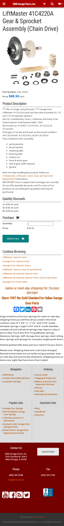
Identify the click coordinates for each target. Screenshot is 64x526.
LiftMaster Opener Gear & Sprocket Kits (22, 269)
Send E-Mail (48, 451)
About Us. (39, 415)
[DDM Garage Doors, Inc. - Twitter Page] (26, 497)
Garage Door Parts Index (14, 281)
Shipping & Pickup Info (45, 378)
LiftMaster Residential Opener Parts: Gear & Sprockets (29, 277)
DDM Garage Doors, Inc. (24, 4)
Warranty (39, 391)
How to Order (41, 375)
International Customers (46, 394)
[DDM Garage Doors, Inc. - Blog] (19, 497)
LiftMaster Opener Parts (14, 257)
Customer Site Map (12, 381)
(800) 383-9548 (16, 475)
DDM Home (8, 375)
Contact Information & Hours (16, 378)
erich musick (38, 517)
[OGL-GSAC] (32, 61)
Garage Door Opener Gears (16, 265)
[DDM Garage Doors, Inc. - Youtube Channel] (5, 497)
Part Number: (9, 91)
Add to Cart (14, 238)
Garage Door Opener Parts (16, 261)
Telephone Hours (16, 480)
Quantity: (7, 223)
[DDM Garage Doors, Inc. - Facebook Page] (12, 497)
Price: (5, 96)
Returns (38, 388)
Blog (37, 408)
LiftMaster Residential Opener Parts (20, 273)
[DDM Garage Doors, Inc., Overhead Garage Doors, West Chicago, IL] (48, 497)
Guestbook (40, 411)
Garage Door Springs (13, 408)
